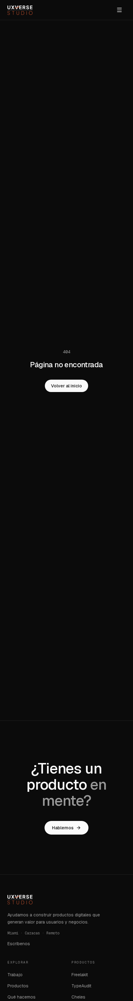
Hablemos (63, 828)
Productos (17, 986)
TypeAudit (81, 986)
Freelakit (79, 974)
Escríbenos (18, 943)
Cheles (78, 997)
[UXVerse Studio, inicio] (19, 10)
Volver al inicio (66, 386)
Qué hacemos (21, 997)
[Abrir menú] (119, 10)
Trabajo (15, 974)
